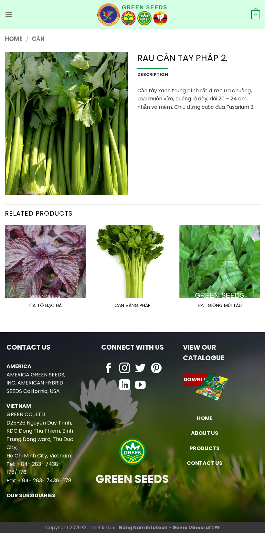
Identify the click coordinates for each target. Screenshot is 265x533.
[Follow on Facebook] (108, 369)
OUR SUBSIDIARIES (30, 495)
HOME (205, 418)
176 (22, 472)
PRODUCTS (204, 448)
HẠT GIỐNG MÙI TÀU (220, 305)
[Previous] (5, 273)
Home (14, 39)
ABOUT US (204, 433)
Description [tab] (152, 74)
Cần (38, 39)
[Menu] (9, 14)
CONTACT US (204, 463)
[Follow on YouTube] (140, 386)
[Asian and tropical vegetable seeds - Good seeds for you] (132, 14)
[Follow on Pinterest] (156, 369)
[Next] (260, 273)
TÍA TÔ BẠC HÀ (45, 305)
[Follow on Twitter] (140, 369)
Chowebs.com (132, 398)
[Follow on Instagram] (124, 369)
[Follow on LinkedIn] (124, 386)
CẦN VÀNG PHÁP (132, 305)
